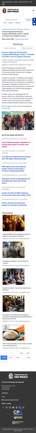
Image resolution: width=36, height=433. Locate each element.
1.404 (21, 353)
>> (2, 362)
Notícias (18, 22)
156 (4, 396)
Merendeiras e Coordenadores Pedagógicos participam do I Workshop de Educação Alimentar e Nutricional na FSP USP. (17, 316)
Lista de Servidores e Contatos (11, 399)
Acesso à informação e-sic (7, 1)
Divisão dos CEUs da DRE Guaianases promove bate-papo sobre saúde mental (16, 194)
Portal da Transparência (23, 1)
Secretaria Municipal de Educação (12, 29)
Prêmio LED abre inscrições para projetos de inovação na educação (14, 204)
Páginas (11, 22)
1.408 (17, 357)
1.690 (28, 357)
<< (7, 353)
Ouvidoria (16, 1)
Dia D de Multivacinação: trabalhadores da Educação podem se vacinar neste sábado (16, 144)
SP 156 (30, 1)
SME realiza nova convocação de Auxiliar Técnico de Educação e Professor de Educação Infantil (14, 169)
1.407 (10, 357)
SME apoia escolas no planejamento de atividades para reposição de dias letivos (16, 181)
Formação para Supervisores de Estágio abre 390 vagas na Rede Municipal (16, 158)
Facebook (6, 108)
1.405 (27, 353)
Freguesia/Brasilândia (21, 39)
